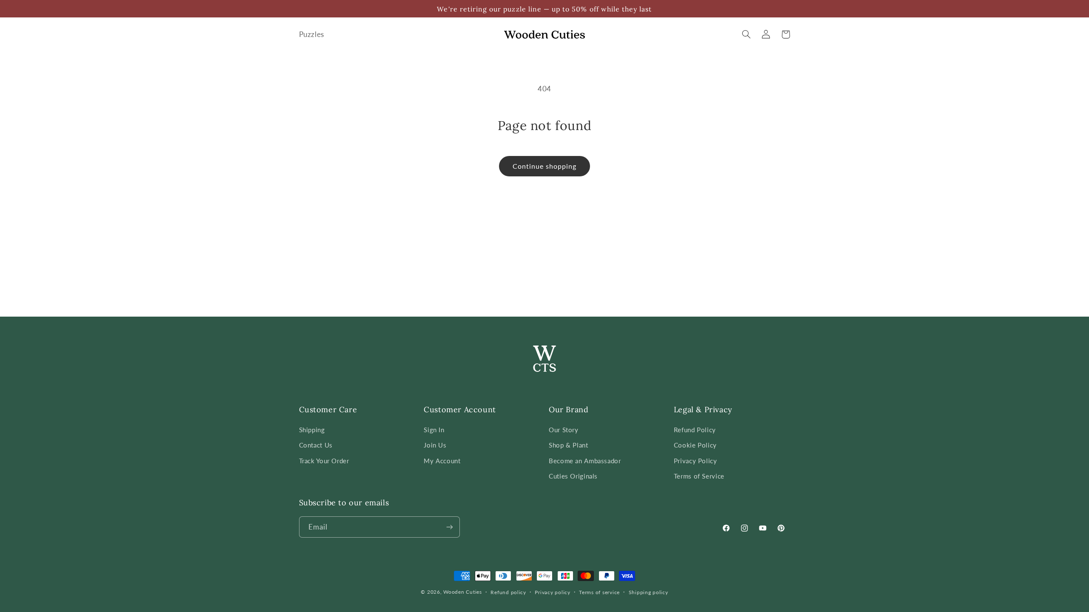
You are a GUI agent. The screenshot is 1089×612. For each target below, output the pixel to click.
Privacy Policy (695, 461)
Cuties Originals (573, 476)
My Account (442, 461)
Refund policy (508, 592)
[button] (746, 34)
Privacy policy (552, 592)
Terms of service (599, 592)
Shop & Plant (568, 445)
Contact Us (316, 445)
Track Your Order (324, 461)
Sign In (434, 430)
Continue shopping (545, 166)
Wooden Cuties (462, 592)
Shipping (312, 430)
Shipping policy (648, 592)
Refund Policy (695, 430)
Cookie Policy (695, 445)
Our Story (564, 430)
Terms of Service (699, 476)
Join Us (435, 445)
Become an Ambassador (585, 461)
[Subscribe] (449, 526)
